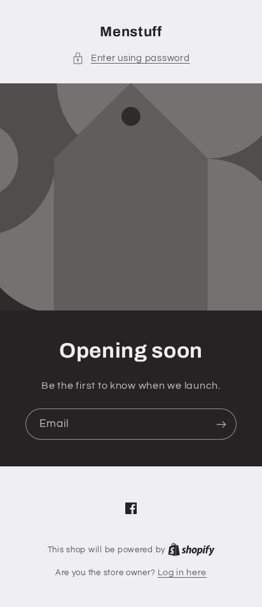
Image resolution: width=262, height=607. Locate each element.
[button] (131, 58)
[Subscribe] (221, 424)
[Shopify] (191, 549)
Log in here (182, 572)
